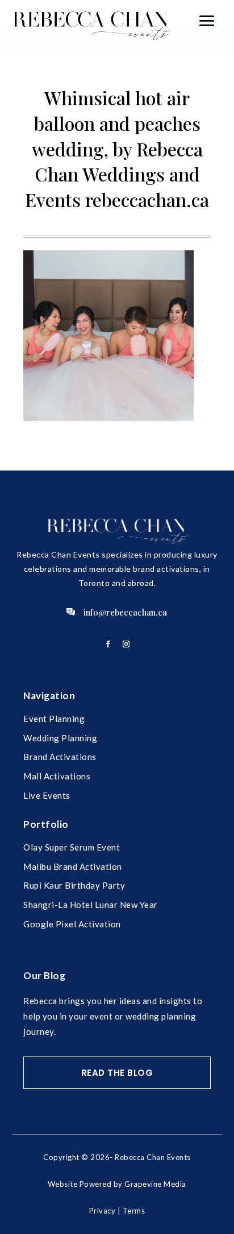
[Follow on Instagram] (126, 644)
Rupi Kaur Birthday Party (74, 885)
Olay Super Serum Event (71, 847)
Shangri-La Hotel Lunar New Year (90, 904)
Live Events (46, 795)
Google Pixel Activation (72, 924)
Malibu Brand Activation (72, 866)
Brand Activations (60, 757)
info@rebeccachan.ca (125, 612)
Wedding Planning (60, 738)
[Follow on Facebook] (108, 644)
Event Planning (54, 718)
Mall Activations (56, 776)
